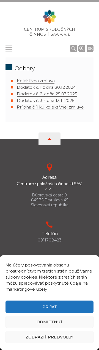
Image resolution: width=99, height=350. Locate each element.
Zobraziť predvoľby (49, 337)
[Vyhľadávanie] (73, 48)
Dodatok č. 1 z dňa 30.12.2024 (46, 87)
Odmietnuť (49, 322)
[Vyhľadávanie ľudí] (81, 48)
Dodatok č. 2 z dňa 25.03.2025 (47, 93)
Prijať (49, 306)
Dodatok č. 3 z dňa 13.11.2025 (46, 100)
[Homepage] (49, 18)
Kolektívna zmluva (35, 80)
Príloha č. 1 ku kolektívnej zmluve (50, 107)
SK (90, 48)
